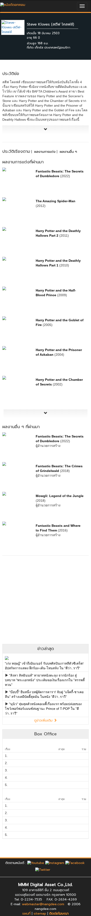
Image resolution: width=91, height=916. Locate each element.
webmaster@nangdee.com (43, 904)
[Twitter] (42, 869)
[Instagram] (54, 862)
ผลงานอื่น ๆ (68, 151)
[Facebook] (75, 862)
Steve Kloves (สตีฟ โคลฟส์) (50, 24)
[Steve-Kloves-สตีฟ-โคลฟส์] (16, 27)
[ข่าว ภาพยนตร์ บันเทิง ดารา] (12, 3)
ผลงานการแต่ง (45, 151)
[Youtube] (35, 862)
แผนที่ (26, 913)
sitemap (40, 913)
